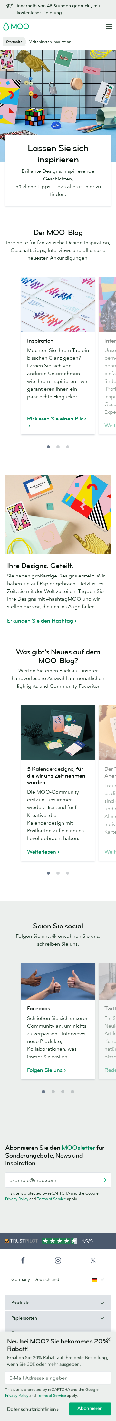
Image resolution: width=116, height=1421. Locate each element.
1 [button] (48, 447)
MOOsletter (78, 1148)
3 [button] (67, 447)
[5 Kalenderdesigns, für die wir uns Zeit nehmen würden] (58, 732)
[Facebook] (58, 981)
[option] (58, 359)
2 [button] (58, 447)
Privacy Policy (16, 1198)
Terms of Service (51, 1198)
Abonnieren (90, 1409)
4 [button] (72, 1091)
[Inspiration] (58, 304)
